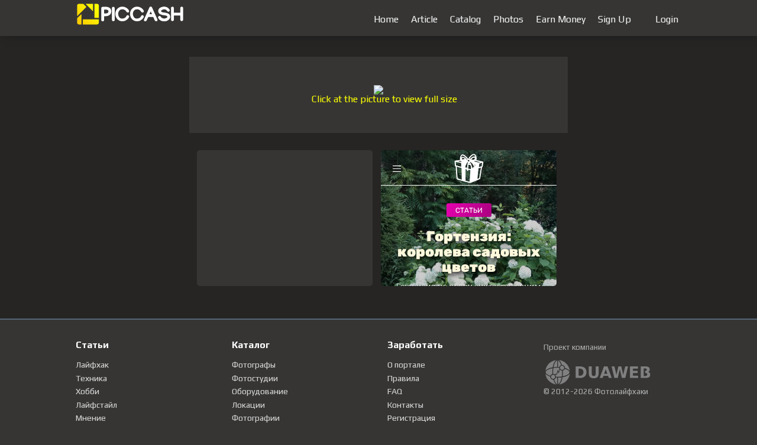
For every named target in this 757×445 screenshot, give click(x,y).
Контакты (405, 405)
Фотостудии (255, 378)
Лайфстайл (96, 405)
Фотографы (254, 364)
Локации (248, 405)
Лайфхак (92, 364)
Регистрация (411, 418)
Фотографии (256, 418)
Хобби (87, 391)
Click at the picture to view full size (384, 99)
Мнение (91, 418)
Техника (91, 378)
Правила (403, 378)
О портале (406, 364)
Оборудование (260, 391)
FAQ (394, 391)
